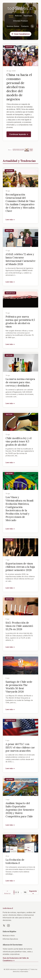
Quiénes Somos (13, 26)
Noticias (18, 16)
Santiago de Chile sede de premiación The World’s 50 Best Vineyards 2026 (19, 686)
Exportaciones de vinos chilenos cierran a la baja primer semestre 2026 (20, 567)
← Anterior (7, 892)
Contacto (25, 26)
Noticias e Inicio (9, 935)
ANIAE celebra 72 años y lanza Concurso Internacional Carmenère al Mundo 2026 (20, 259)
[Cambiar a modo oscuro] (32, 26)
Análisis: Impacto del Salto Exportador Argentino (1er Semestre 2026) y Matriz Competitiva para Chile (20, 810)
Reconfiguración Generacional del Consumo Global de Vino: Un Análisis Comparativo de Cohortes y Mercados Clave (20, 203)
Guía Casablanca (21, 34)
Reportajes (28, 16)
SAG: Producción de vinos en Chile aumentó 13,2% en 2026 (19, 626)
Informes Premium (20, 21)
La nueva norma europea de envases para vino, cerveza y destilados (20, 382)
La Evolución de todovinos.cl (15, 861)
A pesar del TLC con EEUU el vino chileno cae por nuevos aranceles (20, 747)
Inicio (11, 16)
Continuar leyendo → (18, 134)
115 (25, 892)
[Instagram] (8, 925)
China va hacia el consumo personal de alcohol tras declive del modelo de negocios (19, 87)
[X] (4, 925)
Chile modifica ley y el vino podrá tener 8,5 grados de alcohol (18, 441)
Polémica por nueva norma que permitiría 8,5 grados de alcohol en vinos (20, 321)
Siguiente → (33, 892)
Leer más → (10, 219)
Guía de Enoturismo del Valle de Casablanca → (16, 959)
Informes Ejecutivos (10, 939)
